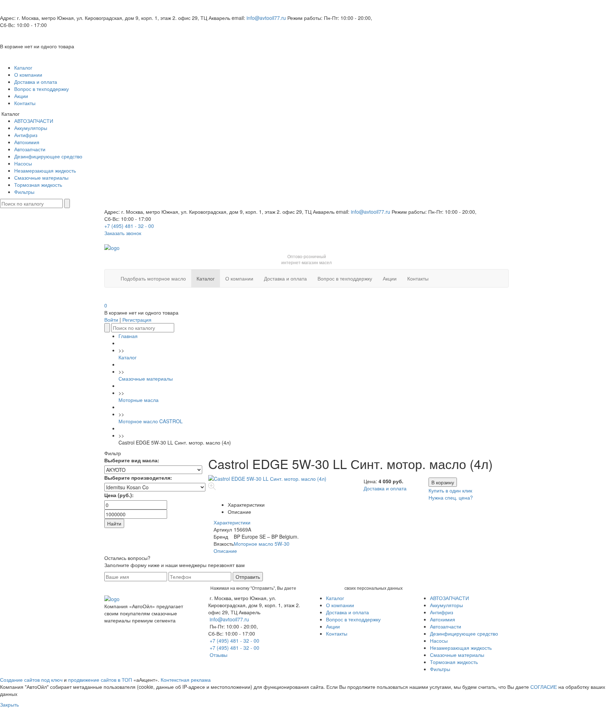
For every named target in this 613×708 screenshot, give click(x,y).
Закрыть (9, 704)
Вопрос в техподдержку (41, 88)
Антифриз (25, 134)
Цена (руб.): (119, 495)
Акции (21, 95)
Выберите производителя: (138, 477)
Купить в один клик (450, 490)
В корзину (442, 482)
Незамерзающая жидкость (45, 170)
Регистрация (136, 319)
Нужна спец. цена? (451, 497)
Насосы (23, 163)
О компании (28, 74)
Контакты (24, 103)
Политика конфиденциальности (141, 631)
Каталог (23, 67)
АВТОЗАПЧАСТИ (33, 120)
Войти (111, 319)
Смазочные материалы (41, 177)
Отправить (248, 576)
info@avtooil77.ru (266, 17)
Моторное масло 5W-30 (261, 543)
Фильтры (24, 191)
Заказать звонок (122, 232)
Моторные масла (138, 399)
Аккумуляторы (30, 127)
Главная (128, 335)
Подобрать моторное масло (153, 278)
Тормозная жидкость (38, 184)
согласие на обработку (320, 588)
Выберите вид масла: (131, 460)
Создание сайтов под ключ (31, 679)
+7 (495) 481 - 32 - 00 (129, 225)
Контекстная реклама (186, 679)
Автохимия (26, 142)
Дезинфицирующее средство (48, 156)
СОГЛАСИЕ (543, 686)
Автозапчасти (29, 149)
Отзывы (218, 654)
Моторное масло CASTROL (150, 421)
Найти (114, 523)
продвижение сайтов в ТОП (100, 679)
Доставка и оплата (35, 81)
